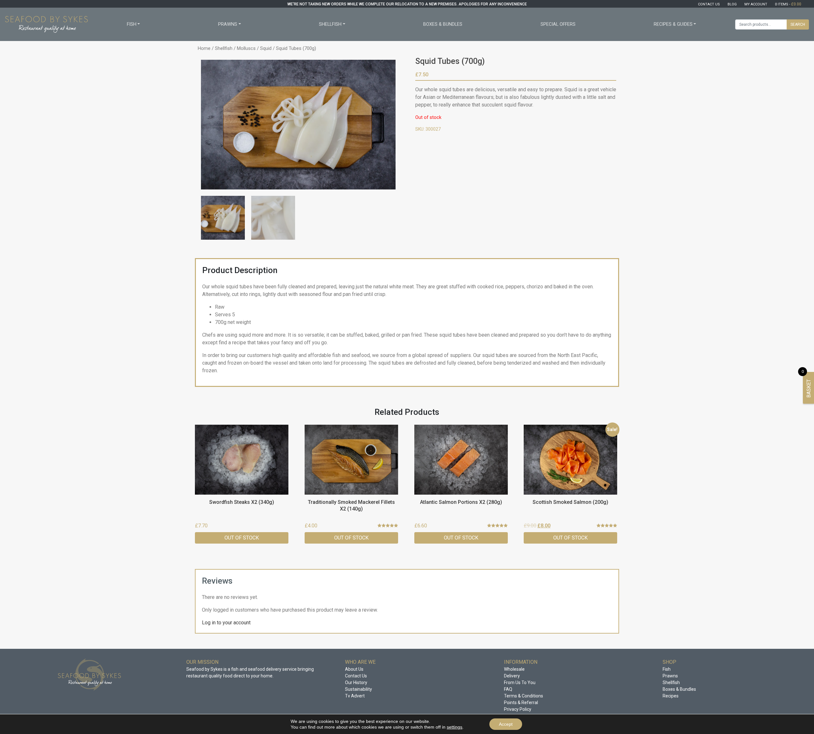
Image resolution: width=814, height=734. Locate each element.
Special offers (558, 24)
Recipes (671, 695)
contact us (709, 4)
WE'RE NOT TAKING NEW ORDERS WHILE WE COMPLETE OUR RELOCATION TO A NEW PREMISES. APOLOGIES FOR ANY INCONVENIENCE (407, 4)
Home (204, 48)
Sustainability (358, 689)
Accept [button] (506, 724)
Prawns (227, 24)
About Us (354, 669)
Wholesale (514, 669)
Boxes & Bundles (442, 24)
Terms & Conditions (523, 695)
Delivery (512, 675)
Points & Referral (521, 702)
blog (732, 4)
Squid (266, 48)
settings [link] (454, 727)
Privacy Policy (517, 709)
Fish (131, 24)
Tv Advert (355, 695)
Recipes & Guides (673, 24)
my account (755, 4)
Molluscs (246, 48)
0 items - (788, 4)
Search (797, 24)
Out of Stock (241, 538)
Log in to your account (226, 623)
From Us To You (519, 682)
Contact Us (356, 675)
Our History (356, 682)
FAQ (508, 689)
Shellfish (330, 24)
